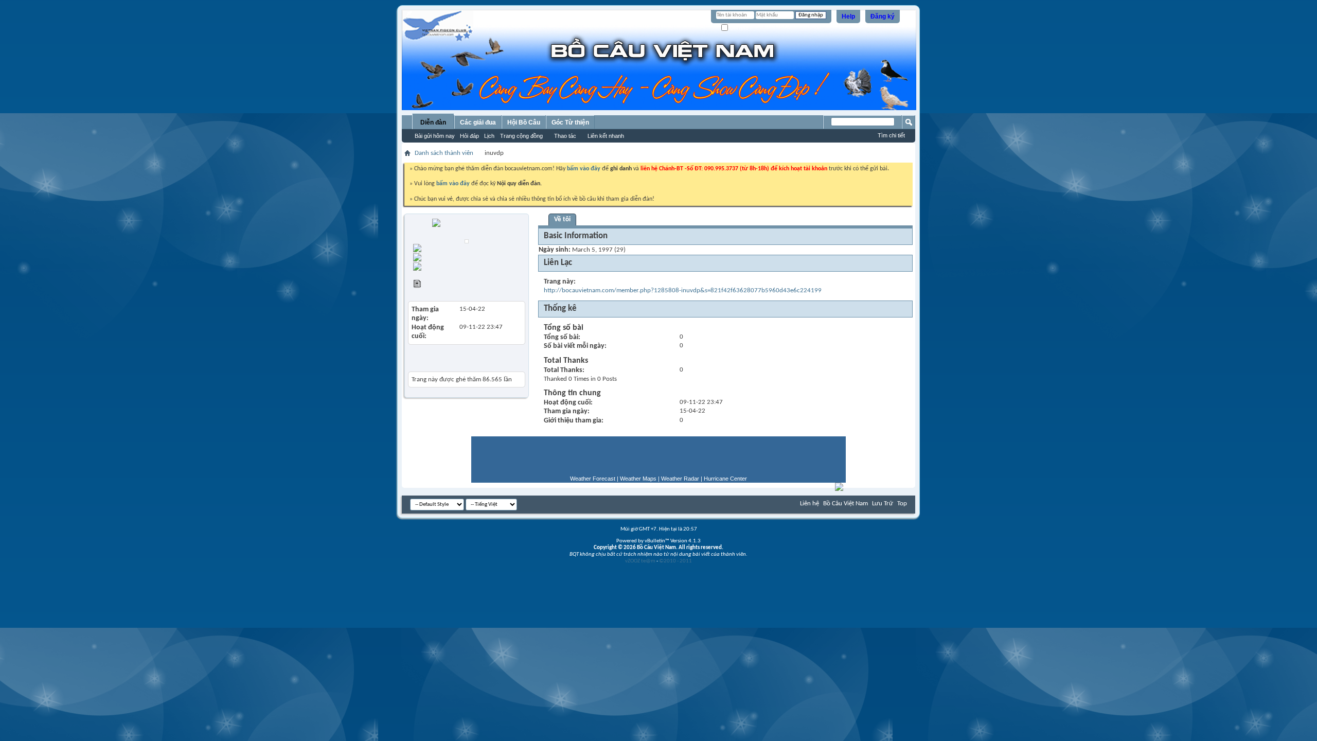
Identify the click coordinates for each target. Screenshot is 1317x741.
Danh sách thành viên (444, 153)
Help (848, 16)
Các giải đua (478, 122)
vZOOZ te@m (640, 561)
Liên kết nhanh (606, 136)
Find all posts (475, 256)
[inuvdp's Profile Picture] (466, 241)
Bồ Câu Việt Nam (845, 503)
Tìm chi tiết (891, 135)
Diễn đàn (433, 122)
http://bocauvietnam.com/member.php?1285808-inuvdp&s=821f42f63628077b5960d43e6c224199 (683, 290)
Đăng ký (882, 16)
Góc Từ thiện (570, 122)
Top (902, 503)
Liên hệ (809, 503)
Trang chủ (462, 246)
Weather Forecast (592, 478)
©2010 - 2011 (675, 561)
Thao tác (565, 136)
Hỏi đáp (469, 136)
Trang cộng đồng (521, 136)
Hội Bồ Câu (523, 122)
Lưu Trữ (882, 503)
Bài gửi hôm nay (435, 136)
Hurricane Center (725, 478)
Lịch (489, 136)
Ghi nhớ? (740, 28)
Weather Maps (638, 478)
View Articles (439, 285)
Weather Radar (680, 478)
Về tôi (562, 219)
